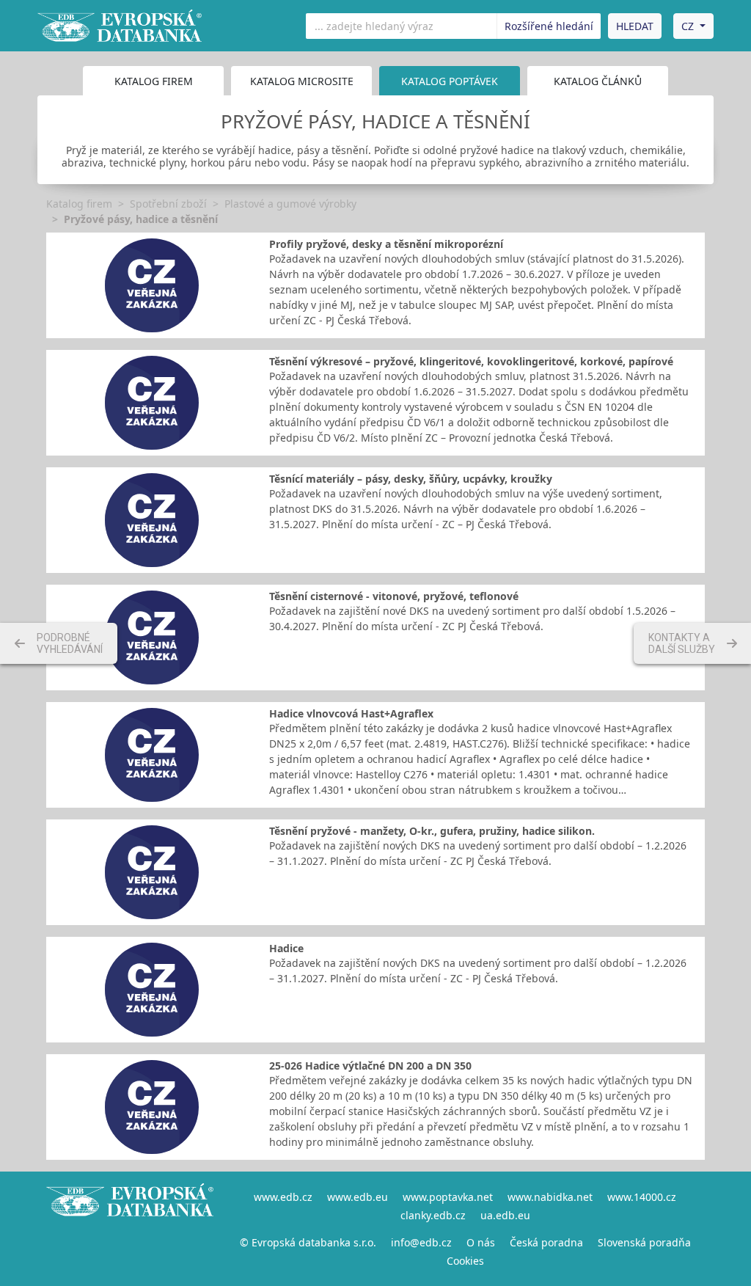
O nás (480, 1242)
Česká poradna (546, 1242)
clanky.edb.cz (433, 1215)
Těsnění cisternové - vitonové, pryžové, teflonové (394, 596)
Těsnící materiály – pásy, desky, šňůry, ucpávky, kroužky (410, 479)
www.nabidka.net (550, 1197)
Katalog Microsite (301, 81)
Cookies (465, 1261)
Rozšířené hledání (549, 26)
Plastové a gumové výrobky (290, 204)
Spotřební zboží (168, 204)
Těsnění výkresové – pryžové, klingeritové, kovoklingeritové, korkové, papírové (471, 361)
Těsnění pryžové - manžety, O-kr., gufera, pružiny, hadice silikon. (432, 831)
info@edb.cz (421, 1242)
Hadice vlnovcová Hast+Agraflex (351, 713)
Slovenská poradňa (644, 1242)
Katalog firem (153, 81)
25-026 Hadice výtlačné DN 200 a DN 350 (370, 1066)
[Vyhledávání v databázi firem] (129, 1228)
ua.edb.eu (505, 1215)
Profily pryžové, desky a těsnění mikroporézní (386, 244)
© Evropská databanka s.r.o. (308, 1242)
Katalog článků (598, 81)
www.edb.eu (357, 1197)
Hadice (286, 948)
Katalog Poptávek (449, 81)
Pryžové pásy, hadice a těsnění (141, 219)
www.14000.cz (641, 1197)
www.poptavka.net (448, 1197)
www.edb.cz (283, 1197)
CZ (687, 26)
